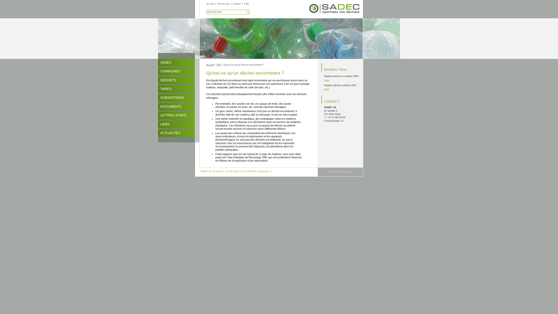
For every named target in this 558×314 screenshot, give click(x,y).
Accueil (210, 3)
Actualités (170, 133)
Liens (165, 124)
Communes (170, 71)
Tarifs (166, 89)
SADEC (166, 62)
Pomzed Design (346, 172)
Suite (326, 80)
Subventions (172, 97)
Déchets (168, 80)
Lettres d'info (173, 115)
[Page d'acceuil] (334, 13)
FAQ (246, 3)
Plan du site (223, 3)
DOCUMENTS (171, 106)
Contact (237, 3)
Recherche (247, 12)
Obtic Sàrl (332, 172)
